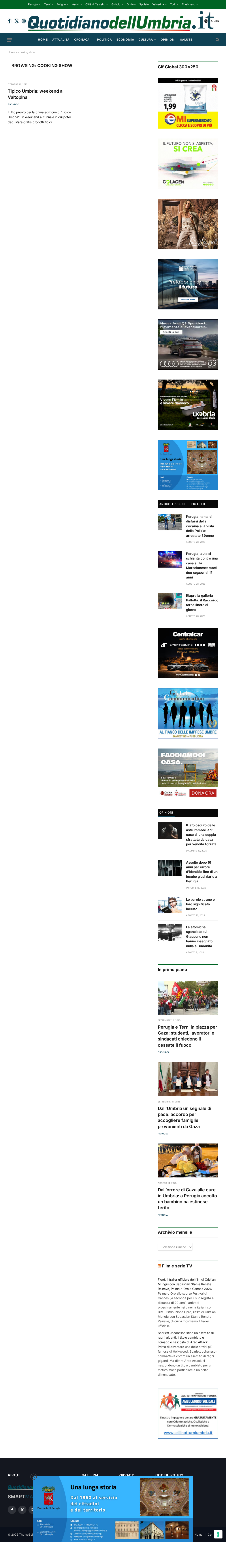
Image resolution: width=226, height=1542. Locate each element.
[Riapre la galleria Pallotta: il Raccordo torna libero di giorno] (170, 601)
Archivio (13, 104)
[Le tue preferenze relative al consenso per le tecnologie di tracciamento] (218, 1534)
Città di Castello (95, 4)
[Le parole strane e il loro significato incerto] (170, 905)
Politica (104, 39)
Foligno (61, 4)
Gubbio (115, 4)
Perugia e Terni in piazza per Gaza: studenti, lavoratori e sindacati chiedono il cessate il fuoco (187, 1036)
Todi (172, 4)
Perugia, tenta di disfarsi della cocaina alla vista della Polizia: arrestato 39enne (200, 526)
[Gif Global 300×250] (188, 103)
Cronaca (82, 39)
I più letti (197, 504)
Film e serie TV (177, 1266)
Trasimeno (188, 4)
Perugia (33, 4)
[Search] (217, 40)
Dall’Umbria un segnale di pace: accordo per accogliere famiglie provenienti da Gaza (184, 1117)
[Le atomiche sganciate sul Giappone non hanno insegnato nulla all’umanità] (170, 932)
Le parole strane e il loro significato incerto (201, 904)
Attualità (61, 39)
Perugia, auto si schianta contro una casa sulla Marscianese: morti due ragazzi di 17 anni (202, 565)
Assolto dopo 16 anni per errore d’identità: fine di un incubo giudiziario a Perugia (202, 871)
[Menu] (9, 40)
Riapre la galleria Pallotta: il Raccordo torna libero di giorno (202, 602)
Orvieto (131, 4)
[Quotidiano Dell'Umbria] (120, 21)
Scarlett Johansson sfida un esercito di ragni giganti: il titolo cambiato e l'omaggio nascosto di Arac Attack (186, 1337)
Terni (47, 4)
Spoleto (144, 4)
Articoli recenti (172, 504)
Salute (186, 39)
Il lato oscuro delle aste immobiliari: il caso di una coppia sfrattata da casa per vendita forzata (201, 834)
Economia (125, 39)
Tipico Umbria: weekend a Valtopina (35, 94)
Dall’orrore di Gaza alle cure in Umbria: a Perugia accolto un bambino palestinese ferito (187, 1199)
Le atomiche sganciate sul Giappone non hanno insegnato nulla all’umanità (199, 936)
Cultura (146, 39)
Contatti (213, 1534)
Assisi (75, 4)
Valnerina (158, 4)
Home (43, 39)
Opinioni (168, 39)
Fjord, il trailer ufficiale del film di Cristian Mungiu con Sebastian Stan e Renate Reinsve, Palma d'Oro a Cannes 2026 (187, 1284)
